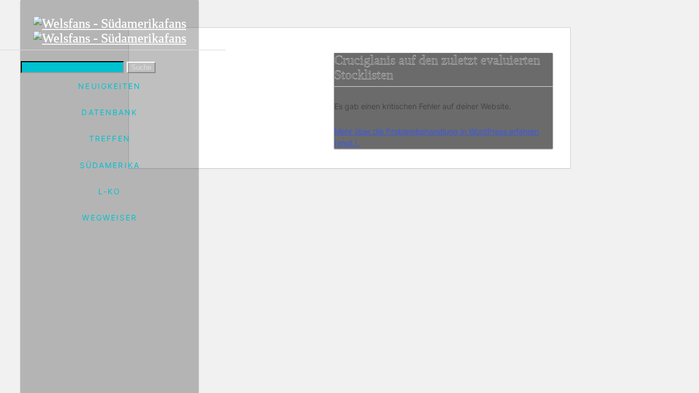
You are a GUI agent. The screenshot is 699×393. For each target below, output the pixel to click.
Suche (141, 67)
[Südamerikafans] (109, 30)
